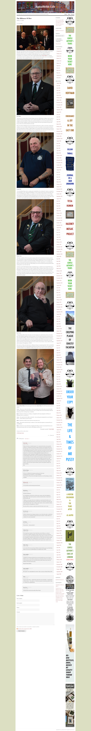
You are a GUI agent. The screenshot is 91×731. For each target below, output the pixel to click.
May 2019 (58, 292)
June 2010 (58, 550)
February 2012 (59, 501)
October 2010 (59, 540)
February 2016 (59, 386)
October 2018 (59, 309)
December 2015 (59, 391)
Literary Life (59, 60)
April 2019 (58, 295)
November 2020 (59, 249)
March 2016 (59, 384)
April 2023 (58, 179)
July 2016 (58, 374)
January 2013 (59, 475)
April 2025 (58, 121)
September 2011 (59, 513)
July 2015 (58, 403)
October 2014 (59, 424)
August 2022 (59, 198)
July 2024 (58, 143)
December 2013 (59, 448)
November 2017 (59, 335)
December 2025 (59, 102)
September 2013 (59, 456)
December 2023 (59, 160)
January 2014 (59, 446)
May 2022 (58, 205)
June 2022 (58, 203)
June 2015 (58, 405)
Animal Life (59, 48)
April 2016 (58, 381)
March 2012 (59, 499)
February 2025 (59, 126)
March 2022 (59, 210)
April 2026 (58, 92)
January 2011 (59, 533)
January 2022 (59, 215)
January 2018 (59, 331)
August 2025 (59, 112)
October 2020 (59, 251)
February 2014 (59, 444)
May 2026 (58, 90)
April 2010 (58, 554)
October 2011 (59, 511)
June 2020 (58, 261)
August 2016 (59, 372)
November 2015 (59, 393)
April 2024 (58, 150)
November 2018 (59, 307)
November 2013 (59, 451)
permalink (29, 443)
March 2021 (59, 239)
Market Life (59, 63)
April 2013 (58, 468)
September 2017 (59, 340)
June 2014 (58, 434)
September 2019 (59, 282)
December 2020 (59, 246)
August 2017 (59, 343)
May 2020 (58, 263)
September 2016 (59, 369)
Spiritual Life (59, 75)
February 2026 (59, 97)
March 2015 (59, 412)
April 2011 (58, 525)
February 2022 (59, 213)
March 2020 (59, 268)
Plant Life (58, 72)
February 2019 (59, 299)
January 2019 (59, 302)
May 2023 (58, 177)
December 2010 (59, 535)
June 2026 (58, 88)
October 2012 (59, 482)
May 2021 (58, 234)
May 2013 (58, 465)
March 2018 (59, 326)
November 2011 (59, 509)
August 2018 (59, 314)
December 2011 (59, 506)
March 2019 (59, 297)
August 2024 (59, 141)
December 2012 (59, 477)
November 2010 (59, 538)
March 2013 (59, 470)
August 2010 (59, 545)
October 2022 (59, 193)
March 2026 (59, 95)
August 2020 (59, 256)
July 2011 (58, 518)
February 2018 (59, 328)
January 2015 (59, 417)
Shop (69, 14)
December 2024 (59, 131)
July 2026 (58, 85)
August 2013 (59, 458)
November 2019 (59, 278)
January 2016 (59, 388)
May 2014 (58, 436)
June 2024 (58, 145)
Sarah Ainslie (44, 55)
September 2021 (59, 225)
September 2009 (59, 571)
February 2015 (59, 415)
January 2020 (59, 273)
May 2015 (58, 408)
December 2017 (59, 333)
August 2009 (59, 574)
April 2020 (58, 266)
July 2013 (58, 461)
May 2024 (58, 148)
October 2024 (59, 136)
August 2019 (59, 285)
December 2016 (59, 362)
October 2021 (59, 222)
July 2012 (58, 489)
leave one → (27, 438)
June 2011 (58, 521)
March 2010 (59, 557)
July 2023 (58, 172)
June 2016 (58, 376)
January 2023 (59, 186)
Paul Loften (25, 443)
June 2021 (58, 232)
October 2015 (59, 396)
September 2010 (59, 542)
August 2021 (59, 227)
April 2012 (58, 497)
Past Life (58, 68)
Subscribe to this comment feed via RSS (25, 628)
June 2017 (58, 347)
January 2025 (59, 128)
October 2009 (59, 569)
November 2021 (59, 220)
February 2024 (59, 155)
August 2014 (59, 429)
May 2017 (58, 350)
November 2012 (59, 480)
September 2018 (59, 311)
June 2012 (58, 492)
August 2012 (59, 487)
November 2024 (59, 133)
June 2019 (58, 290)
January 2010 (59, 562)
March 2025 (59, 124)
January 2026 (59, 100)
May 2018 (58, 321)
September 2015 (59, 398)
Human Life (52, 435)
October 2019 (59, 280)
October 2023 (59, 165)
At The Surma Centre (20, 433)
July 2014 (58, 432)
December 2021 (59, 218)
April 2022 (58, 208)
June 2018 (58, 319)
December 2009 (59, 564)
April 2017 (58, 352)
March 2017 (59, 355)
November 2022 (59, 191)
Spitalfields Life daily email (60, 30)
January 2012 (59, 504)
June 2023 (58, 174)
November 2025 (59, 104)
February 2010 (59, 559)
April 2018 (58, 323)
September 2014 (59, 427)
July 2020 (58, 258)
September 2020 (59, 254)
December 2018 (59, 304)
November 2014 (59, 422)
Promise (72, 14)
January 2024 (59, 157)
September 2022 (59, 196)
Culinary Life (59, 53)
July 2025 (58, 114)
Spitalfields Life (45, 6)
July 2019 (58, 287)
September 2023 (59, 167)
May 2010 (58, 552)
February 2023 (59, 184)
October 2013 (59, 453)
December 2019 (59, 275)
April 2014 (58, 439)
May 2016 (58, 379)
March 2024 (59, 153)
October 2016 (59, 367)
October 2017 (59, 338)
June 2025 (58, 116)
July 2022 (58, 201)
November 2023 (59, 162)
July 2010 (58, 547)
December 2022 (59, 189)
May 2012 (58, 494)
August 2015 (59, 400)
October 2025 (59, 107)
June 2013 (58, 463)
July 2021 (58, 230)
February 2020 (59, 270)
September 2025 (59, 109)
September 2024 (59, 138)
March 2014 (59, 441)
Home (65, 14)
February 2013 (59, 473)
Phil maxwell (25, 482)
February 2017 (59, 357)
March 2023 (59, 181)
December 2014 (59, 420)
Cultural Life (59, 56)
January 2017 (59, 359)
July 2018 (58, 316)
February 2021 (59, 242)
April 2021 (58, 237)
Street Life (58, 77)
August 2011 (59, 516)
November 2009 (59, 566)
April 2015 (58, 410)
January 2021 (59, 244)
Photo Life (58, 70)
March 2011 (59, 528)
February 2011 (59, 530)
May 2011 (58, 523)
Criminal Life (59, 51)
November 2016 (59, 364)
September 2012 (59, 485)
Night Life (58, 65)
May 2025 (58, 119)
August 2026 (59, 83)
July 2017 (58, 345)
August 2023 (59, 169)
